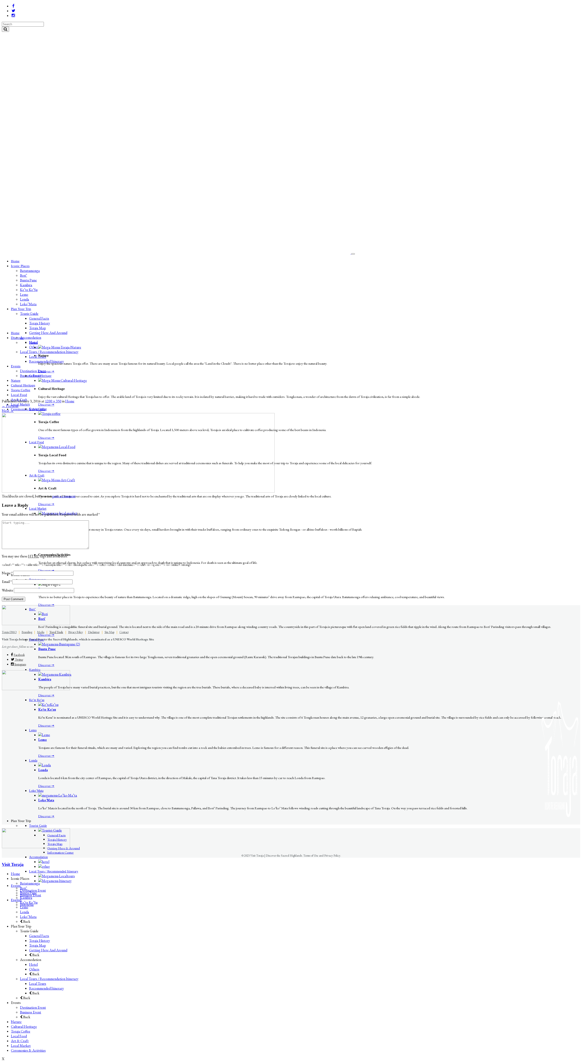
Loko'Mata (46, 800)
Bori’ (23, 888)
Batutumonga (30, 883)
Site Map (109, 632)
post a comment (63, 496)
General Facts (39, 935)
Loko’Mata (28, 916)
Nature (16, 1021)
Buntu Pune (47, 649)
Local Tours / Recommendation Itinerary (49, 978)
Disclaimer (94, 632)
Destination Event (33, 1007)
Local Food (19, 1036)
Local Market (21, 1045)
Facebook (19, 655)
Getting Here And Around (48, 950)
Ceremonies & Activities (28, 1050)
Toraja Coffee (20, 1031)
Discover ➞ (46, 371)
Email (7, 581)
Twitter (18, 659)
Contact (124, 632)
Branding (27, 632)
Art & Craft (20, 1040)
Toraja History (39, 940)
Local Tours (37, 983)
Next (8, 410)
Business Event (30, 1012)
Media (40, 632)
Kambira (26, 897)
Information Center (60, 852)
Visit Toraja (13, 864)
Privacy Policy (75, 632)
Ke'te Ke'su (47, 709)
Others (34, 969)
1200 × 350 (53, 401)
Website (7, 590)
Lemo (42, 739)
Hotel (33, 964)
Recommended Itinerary (46, 988)
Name (7, 573)
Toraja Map (37, 945)
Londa (43, 770)
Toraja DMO (9, 632)
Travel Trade (56, 632)
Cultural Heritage (24, 1026)
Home (69, 401)
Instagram (20, 664)
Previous (10, 406)
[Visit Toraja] (176, 252)
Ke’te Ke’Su (29, 902)
